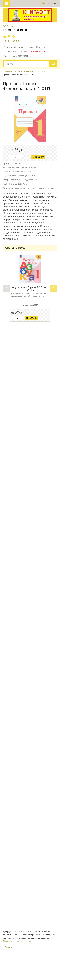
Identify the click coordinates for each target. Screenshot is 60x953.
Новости (40, 47)
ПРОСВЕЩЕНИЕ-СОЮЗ (29, 71)
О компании (10, 51)
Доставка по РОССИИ (16, 56)
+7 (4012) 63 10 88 (15, 29)
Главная (6, 71)
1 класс (44, 71)
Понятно (9, 947)
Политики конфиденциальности (17, 941)
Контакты (23, 51)
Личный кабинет (11, 41)
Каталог (8, 47)
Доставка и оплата (24, 47)
